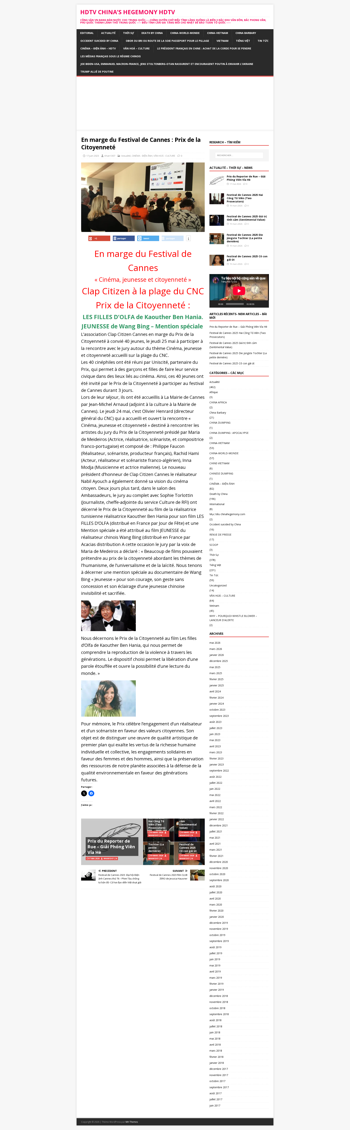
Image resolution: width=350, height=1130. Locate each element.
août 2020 (215, 886)
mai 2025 (214, 667)
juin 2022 (214, 788)
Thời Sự (128, 33)
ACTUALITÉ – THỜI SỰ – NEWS (230, 168)
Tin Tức (263, 40)
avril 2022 (215, 801)
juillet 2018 (215, 1026)
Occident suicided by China (99, 40)
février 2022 (216, 813)
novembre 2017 (218, 1075)
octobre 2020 (217, 874)
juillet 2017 (215, 1099)
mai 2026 (214, 642)
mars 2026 (215, 649)
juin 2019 (214, 959)
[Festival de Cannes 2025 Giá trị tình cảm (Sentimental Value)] (216, 223)
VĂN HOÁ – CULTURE (136, 48)
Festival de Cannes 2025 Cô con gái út (188, 848)
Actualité (108, 33)
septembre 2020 (219, 880)
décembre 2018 (218, 996)
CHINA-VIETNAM (217, 33)
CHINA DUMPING (219, 422)
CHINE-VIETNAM (219, 463)
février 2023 (216, 758)
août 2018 (215, 1020)
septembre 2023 (219, 716)
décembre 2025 (218, 661)
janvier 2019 (216, 989)
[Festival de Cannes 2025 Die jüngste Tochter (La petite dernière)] (216, 242)
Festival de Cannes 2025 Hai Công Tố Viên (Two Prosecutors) (156, 821)
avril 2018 (215, 1044)
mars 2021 (215, 849)
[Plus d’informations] (188, 238)
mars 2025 (215, 673)
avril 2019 (215, 971)
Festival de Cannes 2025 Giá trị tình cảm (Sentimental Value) (188, 819)
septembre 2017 (219, 1087)
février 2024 (216, 697)
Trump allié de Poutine (97, 71)
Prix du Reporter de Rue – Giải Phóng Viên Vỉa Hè (111, 846)
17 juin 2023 (92, 155)
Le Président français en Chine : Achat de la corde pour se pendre (204, 48)
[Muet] (258, 304)
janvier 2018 (216, 1063)
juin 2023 (214, 734)
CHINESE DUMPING (221, 473)
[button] (108, 615)
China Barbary (246, 33)
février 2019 (216, 983)
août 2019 (215, 947)
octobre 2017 (217, 1081)
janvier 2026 (216, 655)
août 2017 (215, 1093)
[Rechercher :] (239, 155)
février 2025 (216, 679)
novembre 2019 (218, 929)
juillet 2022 (215, 782)
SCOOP (213, 544)
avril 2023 (215, 746)
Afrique (213, 392)
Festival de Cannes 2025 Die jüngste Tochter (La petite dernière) (156, 843)
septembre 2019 (219, 941)
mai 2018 (214, 1038)
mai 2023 (214, 740)
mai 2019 (214, 965)
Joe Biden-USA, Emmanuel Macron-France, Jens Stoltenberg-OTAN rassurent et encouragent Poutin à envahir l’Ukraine (166, 64)
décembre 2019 (218, 922)
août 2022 (215, 776)
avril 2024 (215, 691)
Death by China (152, 33)
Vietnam (222, 40)
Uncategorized (218, 585)
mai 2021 (214, 837)
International (216, 504)
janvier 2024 (216, 703)
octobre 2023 (217, 709)
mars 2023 (215, 752)
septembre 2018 (219, 1014)
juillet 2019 (215, 953)
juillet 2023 (215, 728)
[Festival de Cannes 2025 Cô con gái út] (216, 263)
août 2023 (215, 722)
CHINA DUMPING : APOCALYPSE (228, 433)
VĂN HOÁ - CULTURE (164, 155)
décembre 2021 (218, 825)
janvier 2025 (216, 685)
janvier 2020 (216, 916)
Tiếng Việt (243, 40)
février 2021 (216, 856)
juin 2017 (214, 1105)
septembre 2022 (219, 770)
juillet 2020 (215, 892)
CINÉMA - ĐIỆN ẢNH (142, 155)
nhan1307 (109, 155)
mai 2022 (214, 795)
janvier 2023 (216, 764)
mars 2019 (215, 977)
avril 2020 (215, 898)
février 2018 (216, 1057)
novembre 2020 (218, 868)
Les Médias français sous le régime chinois (110, 56)
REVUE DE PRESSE (220, 534)
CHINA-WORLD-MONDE (185, 33)
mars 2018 (215, 1050)
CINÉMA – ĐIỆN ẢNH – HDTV (98, 48)
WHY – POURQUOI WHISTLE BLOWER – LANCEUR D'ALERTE (233, 618)
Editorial (87, 33)
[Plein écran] (264, 304)
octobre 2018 (217, 1008)
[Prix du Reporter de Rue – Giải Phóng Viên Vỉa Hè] (216, 183)
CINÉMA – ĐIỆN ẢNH (221, 483)
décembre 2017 (218, 1069)
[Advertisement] (175, 103)
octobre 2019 (217, 935)
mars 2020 (215, 904)
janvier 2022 (216, 819)
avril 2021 (215, 843)
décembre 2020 (218, 862)
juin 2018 (214, 1032)
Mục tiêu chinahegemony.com (227, 514)
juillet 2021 (215, 831)
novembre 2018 (218, 1002)
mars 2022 (215, 807)
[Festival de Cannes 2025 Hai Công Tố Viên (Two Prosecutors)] (216, 202)
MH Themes (132, 1121)
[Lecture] (214, 304)
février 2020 (216, 910)
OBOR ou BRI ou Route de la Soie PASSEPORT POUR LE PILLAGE (167, 40)
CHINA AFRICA (218, 402)
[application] (239, 290)
